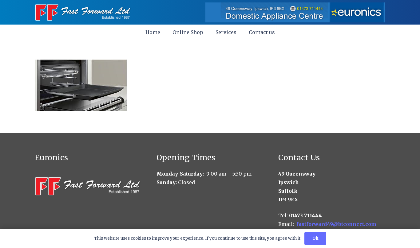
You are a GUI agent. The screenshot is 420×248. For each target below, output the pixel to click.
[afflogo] (83, 12)
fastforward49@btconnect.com (336, 224)
